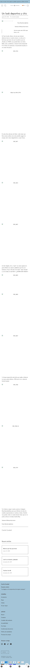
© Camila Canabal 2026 (6, 657)
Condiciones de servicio (7, 629)
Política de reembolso (6, 632)
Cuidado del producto (6, 620)
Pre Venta (3, 626)
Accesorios (4, 597)
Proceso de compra (6, 634)
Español (4, 652)
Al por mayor (4, 606)
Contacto (3, 617)
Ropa (2, 600)
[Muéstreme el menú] (2, 5)
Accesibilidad (4, 623)
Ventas (2, 603)
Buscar (2, 614)
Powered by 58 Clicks (6, 656)
